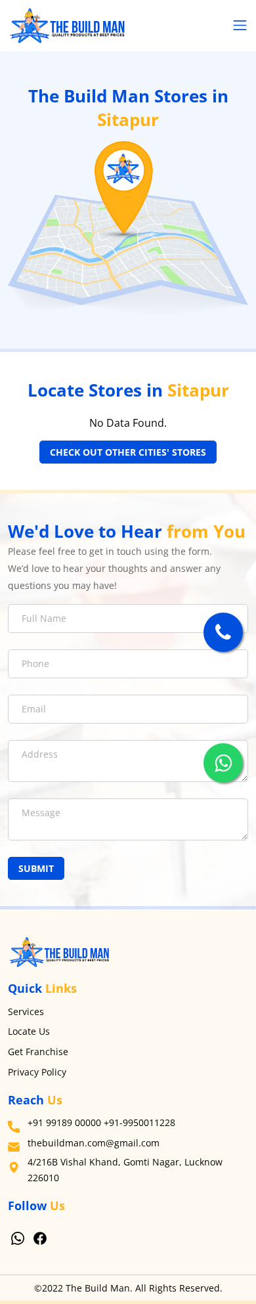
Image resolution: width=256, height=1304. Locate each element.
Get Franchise (38, 1051)
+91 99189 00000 (64, 1122)
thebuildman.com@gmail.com (94, 1143)
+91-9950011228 (139, 1122)
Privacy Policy (37, 1072)
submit (36, 868)
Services (26, 1011)
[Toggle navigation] (240, 25)
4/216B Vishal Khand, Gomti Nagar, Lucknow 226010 (125, 1170)
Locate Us (29, 1031)
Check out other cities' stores (128, 452)
